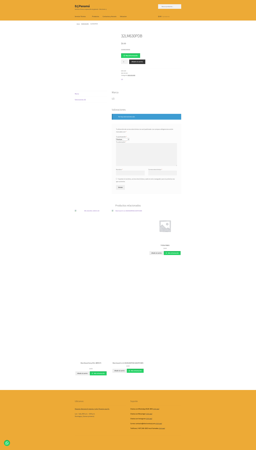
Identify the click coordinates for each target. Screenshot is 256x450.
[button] (130, 56)
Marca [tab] (77, 94)
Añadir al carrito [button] (82, 373)
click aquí (156, 409)
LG (122, 79)
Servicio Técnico (80, 16)
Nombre (119, 169)
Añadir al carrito (137, 62)
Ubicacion (123, 16)
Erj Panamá (82, 6)
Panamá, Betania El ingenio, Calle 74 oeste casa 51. (92, 409)
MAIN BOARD (85, 24)
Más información (99, 373)
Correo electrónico (155, 169)
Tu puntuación (121, 137)
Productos (95, 16)
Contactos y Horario (109, 16)
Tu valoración (121, 142)
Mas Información (132, 56)
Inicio (78, 24)
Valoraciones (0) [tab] (80, 100)
